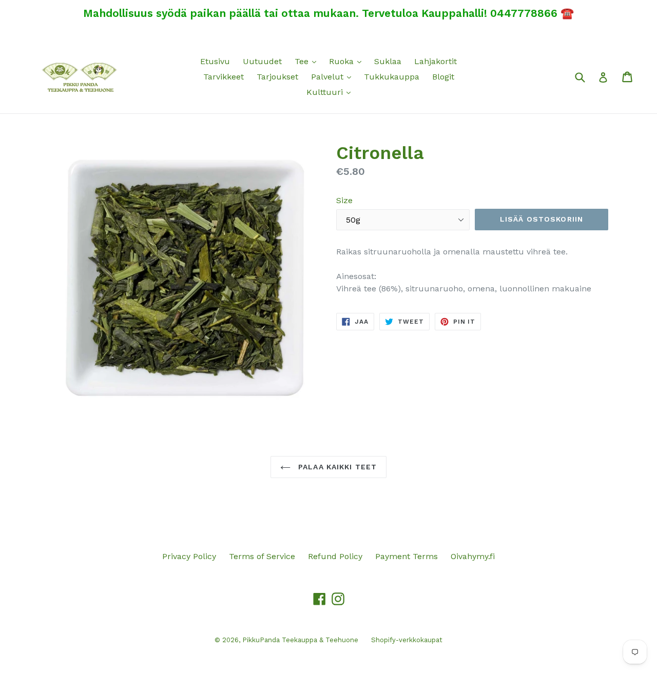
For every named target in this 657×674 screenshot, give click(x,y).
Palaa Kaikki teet (336, 467)
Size (344, 200)
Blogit (443, 77)
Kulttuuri (331, 92)
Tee (308, 61)
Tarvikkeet (223, 77)
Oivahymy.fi (473, 556)
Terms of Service (262, 556)
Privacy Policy (189, 556)
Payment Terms (406, 556)
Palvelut (333, 76)
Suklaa (387, 61)
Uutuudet (262, 61)
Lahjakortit (435, 61)
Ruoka (347, 61)
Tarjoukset (277, 77)
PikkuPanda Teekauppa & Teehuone (300, 640)
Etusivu (215, 61)
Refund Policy (335, 556)
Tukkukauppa (391, 77)
